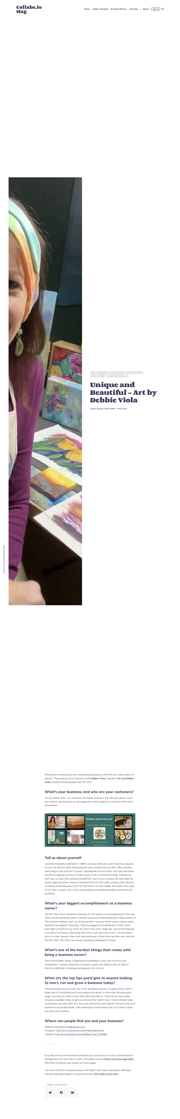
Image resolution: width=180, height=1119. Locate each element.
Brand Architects (119, 9)
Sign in (146, 9)
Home (87, 9)
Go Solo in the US (134, 372)
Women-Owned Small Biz (117, 376)
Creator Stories (117, 372)
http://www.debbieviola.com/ (70, 1026)
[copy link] (72, 1092)
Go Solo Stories (98, 376)
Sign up (156, 9)
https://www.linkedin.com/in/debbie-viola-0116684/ (80, 1034)
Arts (93, 372)
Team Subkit (109, 408)
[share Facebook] (61, 1092)
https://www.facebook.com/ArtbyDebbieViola (80, 1030)
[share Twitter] (50, 1092)
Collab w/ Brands (100, 9)
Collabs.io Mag (29, 9)
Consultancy (103, 372)
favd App (134, 9)
